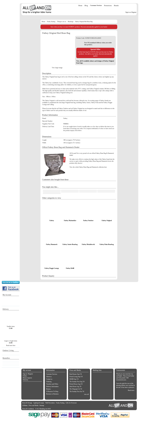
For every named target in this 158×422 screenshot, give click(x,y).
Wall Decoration (50, 403)
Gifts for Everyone (71, 403)
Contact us (49, 379)
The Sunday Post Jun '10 (76, 391)
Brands (116, 5)
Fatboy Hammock (51, 244)
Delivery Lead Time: (48, 126)
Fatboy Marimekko (70, 220)
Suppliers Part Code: (48, 124)
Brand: (44, 118)
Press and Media (33, 405)
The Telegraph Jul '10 (75, 389)
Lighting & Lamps (38, 403)
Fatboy (51, 220)
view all (86, 394)
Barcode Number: (47, 121)
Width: (44, 143)
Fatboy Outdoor (88, 220)
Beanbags (70, 21)
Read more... (131, 390)
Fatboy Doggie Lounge (52, 268)
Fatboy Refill (70, 268)
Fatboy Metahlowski (88, 244)
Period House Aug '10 (75, 384)
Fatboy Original (107, 220)
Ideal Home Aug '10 (75, 386)
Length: (44, 140)
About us (49, 376)
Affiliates (25, 405)
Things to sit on (61, 21)
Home (80, 5)
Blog (86, 5)
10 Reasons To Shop (52, 391)
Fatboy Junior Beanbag (70, 244)
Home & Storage (27, 403)
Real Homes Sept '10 (75, 374)
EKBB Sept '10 (74, 379)
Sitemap (41, 405)
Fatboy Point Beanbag (107, 244)
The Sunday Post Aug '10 (76, 381)
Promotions (108, 5)
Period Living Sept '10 (76, 376)
